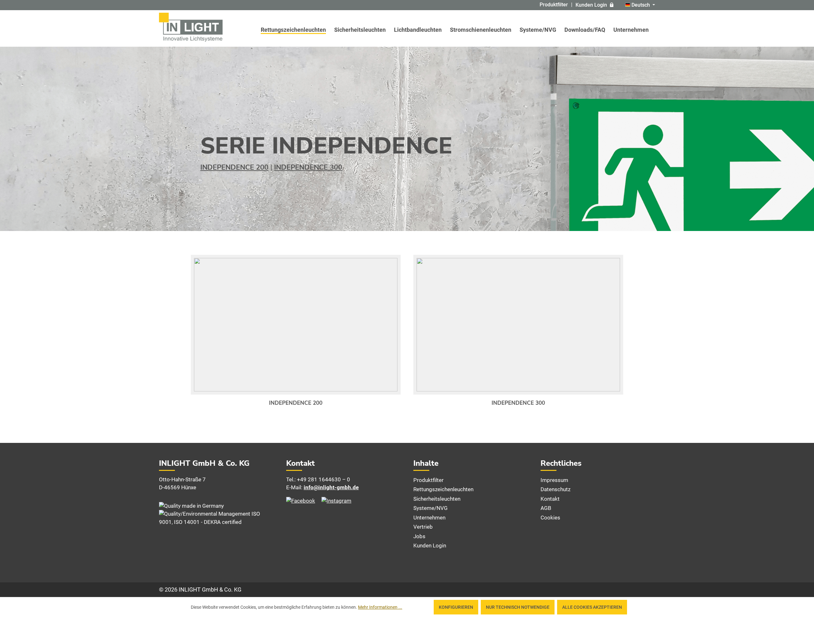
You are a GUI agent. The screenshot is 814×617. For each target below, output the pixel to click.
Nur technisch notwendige (517, 607)
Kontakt (550, 499)
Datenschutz (555, 489)
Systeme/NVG (430, 508)
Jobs (419, 536)
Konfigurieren (456, 607)
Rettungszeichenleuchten (443, 489)
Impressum (554, 480)
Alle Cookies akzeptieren (592, 607)
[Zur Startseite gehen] (191, 27)
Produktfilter (554, 5)
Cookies (550, 517)
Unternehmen (429, 517)
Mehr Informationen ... (380, 607)
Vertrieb (423, 527)
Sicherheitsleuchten (436, 499)
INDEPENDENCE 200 (234, 167)
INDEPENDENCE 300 (308, 167)
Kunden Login (591, 5)
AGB (546, 508)
